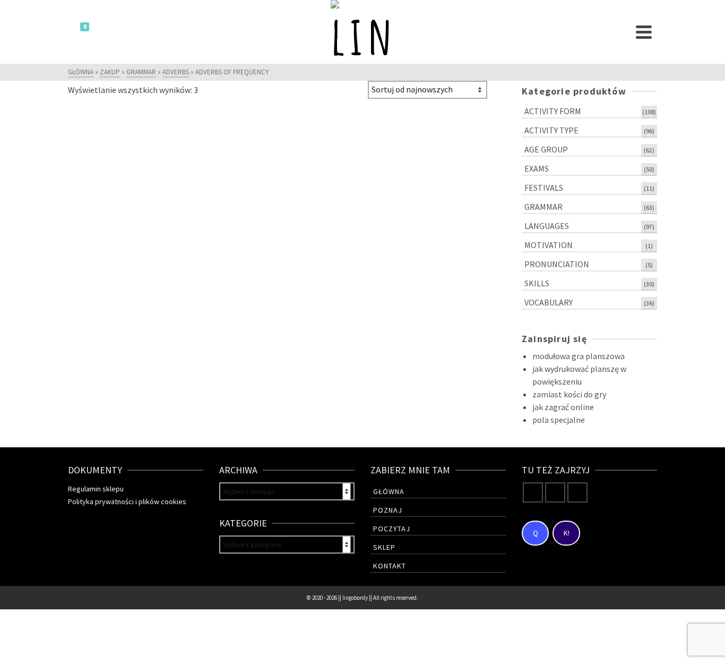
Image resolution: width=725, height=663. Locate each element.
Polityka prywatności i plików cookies (127, 501)
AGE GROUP (546, 149)
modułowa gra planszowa (578, 356)
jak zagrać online (563, 407)
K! (566, 533)
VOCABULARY (548, 302)
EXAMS (536, 168)
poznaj (387, 510)
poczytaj (391, 528)
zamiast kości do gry (569, 394)
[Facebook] (533, 492)
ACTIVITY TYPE (551, 130)
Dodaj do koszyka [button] (116, 280)
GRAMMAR (543, 206)
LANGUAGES (546, 225)
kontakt (389, 566)
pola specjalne (558, 419)
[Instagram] (555, 492)
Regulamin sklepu (96, 489)
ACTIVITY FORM (552, 111)
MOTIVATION (548, 245)
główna (388, 491)
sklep (384, 547)
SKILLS (536, 283)
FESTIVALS (543, 187)
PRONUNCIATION (556, 264)
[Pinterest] (577, 492)
